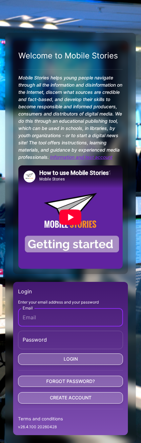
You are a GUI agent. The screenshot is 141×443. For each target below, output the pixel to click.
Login (71, 359)
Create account (70, 397)
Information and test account (81, 157)
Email (28, 308)
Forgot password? (70, 381)
